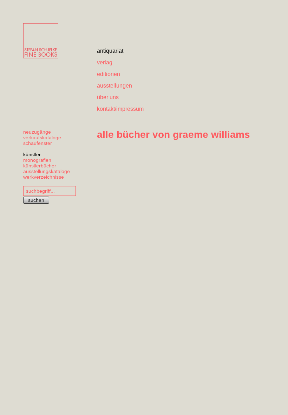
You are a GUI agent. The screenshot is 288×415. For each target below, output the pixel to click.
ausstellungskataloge (46, 171)
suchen (36, 200)
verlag (104, 62)
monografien (37, 160)
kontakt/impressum (120, 109)
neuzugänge (37, 132)
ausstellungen (114, 86)
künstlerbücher (39, 165)
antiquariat (110, 51)
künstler (32, 154)
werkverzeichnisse (43, 177)
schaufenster (37, 143)
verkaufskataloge (42, 137)
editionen (108, 74)
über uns (108, 97)
